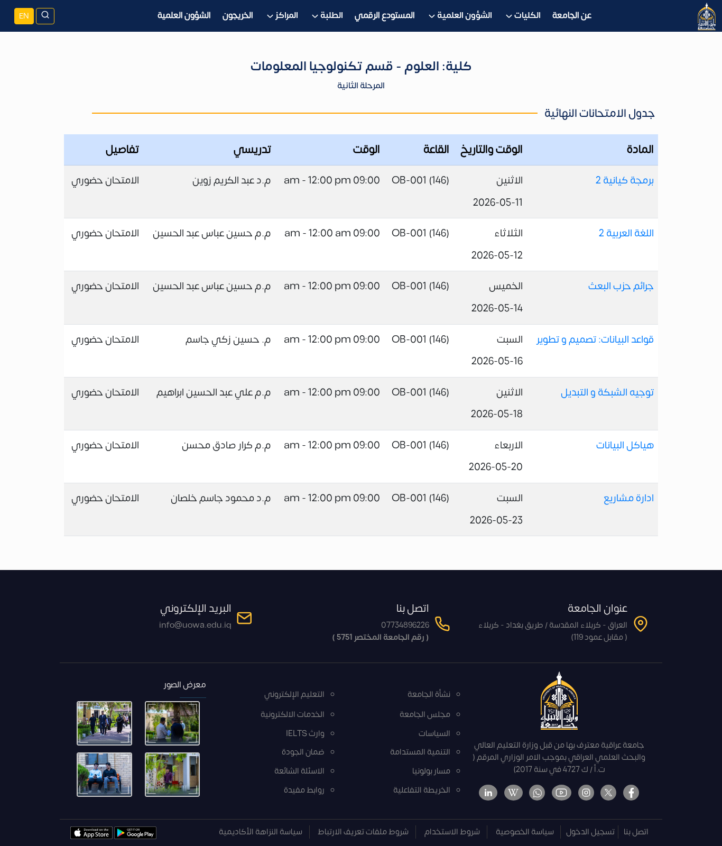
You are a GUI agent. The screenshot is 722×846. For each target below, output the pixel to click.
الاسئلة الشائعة (299, 771)
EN (24, 16)
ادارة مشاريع (629, 498)
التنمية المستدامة (420, 752)
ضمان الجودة (303, 752)
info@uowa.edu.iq (195, 625)
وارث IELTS (305, 733)
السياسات (434, 733)
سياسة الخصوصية (525, 832)
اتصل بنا (636, 832)
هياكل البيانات (625, 445)
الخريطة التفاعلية (421, 790)
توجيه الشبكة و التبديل (607, 392)
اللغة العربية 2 (626, 233)
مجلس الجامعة (425, 714)
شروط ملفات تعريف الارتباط (363, 832)
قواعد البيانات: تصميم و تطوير (595, 339)
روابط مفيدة (304, 790)
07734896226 (405, 625)
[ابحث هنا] (45, 16)
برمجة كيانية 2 (625, 180)
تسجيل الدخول (590, 832)
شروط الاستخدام (452, 832)
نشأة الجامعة (429, 694)
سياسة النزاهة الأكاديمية (260, 832)
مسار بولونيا (431, 771)
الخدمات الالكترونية (293, 714)
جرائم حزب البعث (621, 286)
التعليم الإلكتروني (294, 694)
